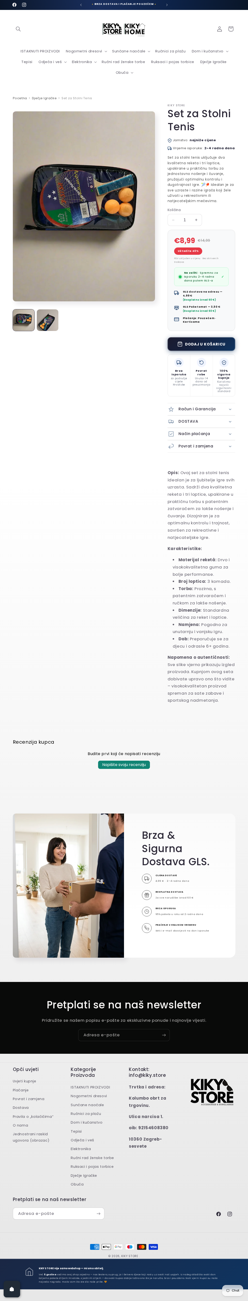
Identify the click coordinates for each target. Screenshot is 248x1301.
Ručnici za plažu (86, 1113)
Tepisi (76, 1131)
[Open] (12, 1289)
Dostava (21, 1107)
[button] (18, 28)
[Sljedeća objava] (167, 5)
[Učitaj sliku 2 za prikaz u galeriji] (47, 320)
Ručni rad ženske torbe (92, 1157)
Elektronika (81, 1148)
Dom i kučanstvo (86, 1122)
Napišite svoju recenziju (124, 764)
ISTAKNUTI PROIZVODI (90, 1087)
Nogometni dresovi (89, 1096)
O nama (20, 1125)
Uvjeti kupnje (24, 1081)
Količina (174, 210)
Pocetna (20, 98)
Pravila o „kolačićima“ (33, 1116)
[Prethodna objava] (81, 5)
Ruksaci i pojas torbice (92, 1166)
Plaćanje (21, 1090)
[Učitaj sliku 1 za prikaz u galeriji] (23, 320)
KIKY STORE (129, 1256)
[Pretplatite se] (164, 1035)
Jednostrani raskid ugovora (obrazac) (31, 1137)
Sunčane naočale (87, 1105)
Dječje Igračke (44, 98)
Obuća (77, 1184)
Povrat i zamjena (29, 1098)
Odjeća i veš (82, 1140)
